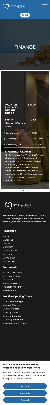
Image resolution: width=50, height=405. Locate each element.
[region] (25, 383)
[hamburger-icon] (45, 6)
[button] (21, 190)
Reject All (25, 400)
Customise (25, 393)
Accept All (25, 386)
